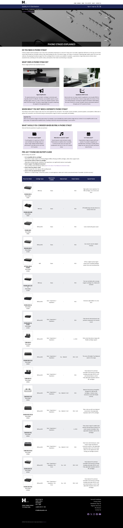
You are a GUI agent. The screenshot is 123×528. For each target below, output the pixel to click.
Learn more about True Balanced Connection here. (57, 165)
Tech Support (88, 3)
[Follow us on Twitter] (91, 514)
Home (75, 3)
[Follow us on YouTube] (100, 514)
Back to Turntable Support (29, 11)
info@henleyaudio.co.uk (41, 510)
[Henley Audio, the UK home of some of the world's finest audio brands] (25, 500)
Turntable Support (32, 9)
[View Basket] (100, 6)
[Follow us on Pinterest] (97, 514)
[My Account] (98, 6)
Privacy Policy (97, 501)
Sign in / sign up (91, 6)
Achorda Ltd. (44, 521)
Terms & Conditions (95, 499)
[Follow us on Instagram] (94, 514)
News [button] (83, 3)
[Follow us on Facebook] (88, 514)
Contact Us (98, 3)
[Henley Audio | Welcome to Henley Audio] (24, 2)
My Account (98, 508)
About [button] (93, 3)
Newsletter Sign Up (95, 503)
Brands (79, 3)
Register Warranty (96, 506)
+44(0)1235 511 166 (41, 507)
